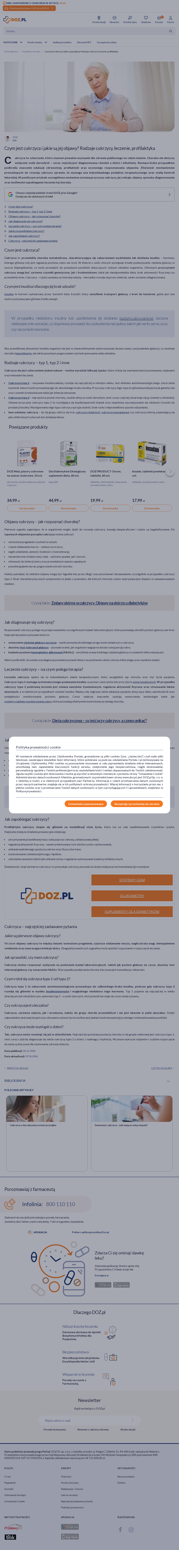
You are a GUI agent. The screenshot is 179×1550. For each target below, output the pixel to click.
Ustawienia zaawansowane (85, 804)
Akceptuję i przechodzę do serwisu (136, 804)
